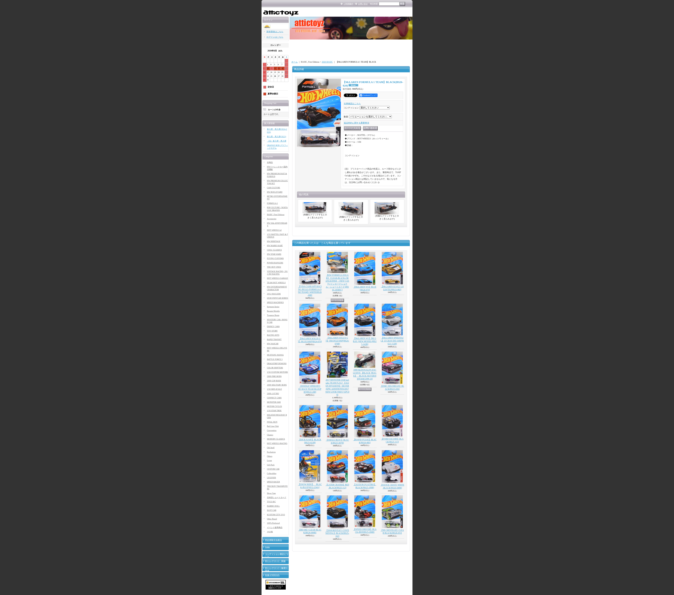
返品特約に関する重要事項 (356, 123)
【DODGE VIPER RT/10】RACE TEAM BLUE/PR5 (309, 389)
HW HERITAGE (273, 241)
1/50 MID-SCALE (274, 389)
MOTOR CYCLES (274, 406)
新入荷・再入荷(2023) (276, 136)
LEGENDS (271, 478)
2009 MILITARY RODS (277, 385)
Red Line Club (273, 426)
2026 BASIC (327, 62)
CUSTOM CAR (273, 469)
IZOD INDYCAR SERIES (277, 298)
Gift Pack (271, 465)
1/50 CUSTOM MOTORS (277, 372)
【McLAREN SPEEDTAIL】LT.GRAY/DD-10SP (392, 341)
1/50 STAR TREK (274, 410)
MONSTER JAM (274, 402)
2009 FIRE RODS (274, 376)
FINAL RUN (272, 422)
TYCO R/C (271, 502)
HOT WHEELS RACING (277, 443)
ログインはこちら (274, 37)
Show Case (271, 493)
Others (269, 456)
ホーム (294, 62)
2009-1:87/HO (273, 393)
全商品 (270, 162)
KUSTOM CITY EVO (276, 515)
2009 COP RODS (274, 381)
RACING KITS (273, 335)
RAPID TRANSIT (274, 339)
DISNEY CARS (273, 326)
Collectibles (271, 473)
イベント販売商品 (274, 527)
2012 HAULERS (274, 294)
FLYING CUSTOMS (275, 258)
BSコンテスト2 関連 (275, 561)
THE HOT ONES (274, 267)
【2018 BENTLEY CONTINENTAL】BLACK (337, 533)
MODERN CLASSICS (276, 439)
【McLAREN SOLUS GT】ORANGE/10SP (337, 341)
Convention (271, 430)
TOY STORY (272, 331)
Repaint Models (273, 311)
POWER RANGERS (275, 263)
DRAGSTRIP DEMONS (276, 363)
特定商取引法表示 (273, 540)
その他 (270, 532)
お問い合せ (363, 4)
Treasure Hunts (273, 315)
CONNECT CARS (274, 398)
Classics (270, 435)
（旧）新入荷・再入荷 (276, 141)
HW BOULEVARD (274, 192)
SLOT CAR (271, 510)
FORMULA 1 (272, 203)
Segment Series (273, 307)
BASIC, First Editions (275, 214)
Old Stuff (271, 448)
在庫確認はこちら (352, 103)
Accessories (271, 219)
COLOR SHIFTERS (275, 368)
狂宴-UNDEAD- (272, 575)
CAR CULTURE (273, 188)
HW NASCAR (272, 344)
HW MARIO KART (275, 245)
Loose (269, 460)
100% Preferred (273, 523)
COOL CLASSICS (274, 250)
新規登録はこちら (274, 31)
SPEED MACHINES (275, 302)
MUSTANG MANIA (275, 355)
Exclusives (271, 452)
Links (267, 547)
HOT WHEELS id (274, 230)
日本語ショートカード (276, 497)
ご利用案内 (348, 4)
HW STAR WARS (274, 254)
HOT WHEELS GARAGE (277, 278)
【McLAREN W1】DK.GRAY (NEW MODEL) (364, 341)
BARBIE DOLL (273, 506)
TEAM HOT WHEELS (276, 283)
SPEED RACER (273, 482)
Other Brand (272, 519)
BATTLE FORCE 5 (275, 359)
